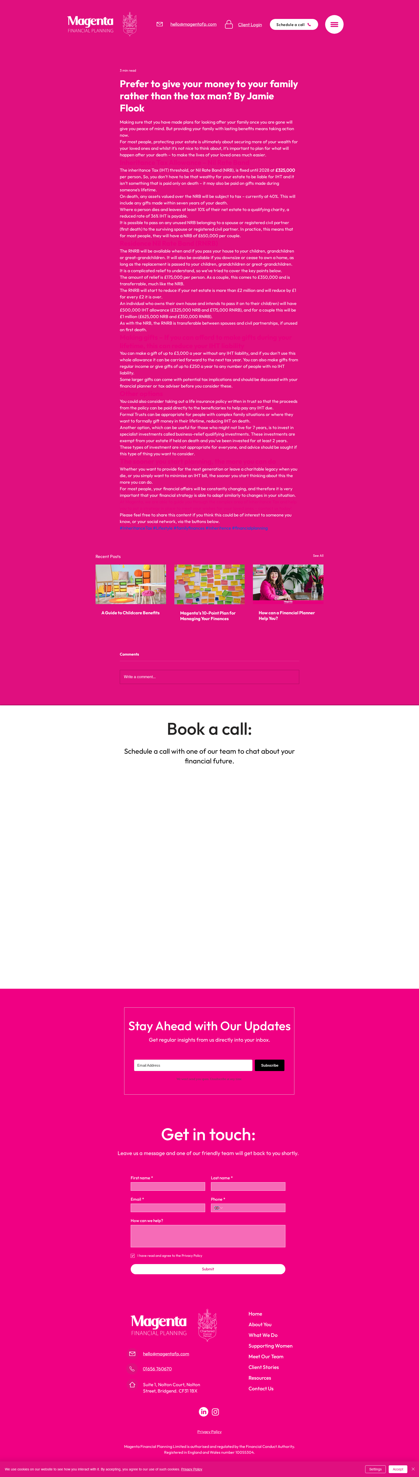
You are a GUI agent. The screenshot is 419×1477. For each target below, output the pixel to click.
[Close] (413, 1469)
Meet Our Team (266, 1356)
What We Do (263, 1335)
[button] (334, 24)
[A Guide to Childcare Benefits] (131, 584)
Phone (218, 1199)
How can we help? (147, 1220)
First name (142, 1177)
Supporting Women (271, 1345)
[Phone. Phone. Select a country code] (218, 1208)
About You (260, 1324)
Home (255, 1313)
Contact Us (261, 1388)
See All (318, 555)
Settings (375, 1469)
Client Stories (264, 1367)
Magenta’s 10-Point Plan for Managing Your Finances (208, 615)
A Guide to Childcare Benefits (130, 613)
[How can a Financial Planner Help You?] (288, 584)
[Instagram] (215, 1412)
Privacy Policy (191, 1469)
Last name (222, 1177)
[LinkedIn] (203, 1412)
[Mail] (159, 24)
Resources (260, 1378)
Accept (398, 1469)
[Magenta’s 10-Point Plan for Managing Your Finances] (209, 584)
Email (137, 1199)
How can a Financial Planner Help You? (287, 615)
